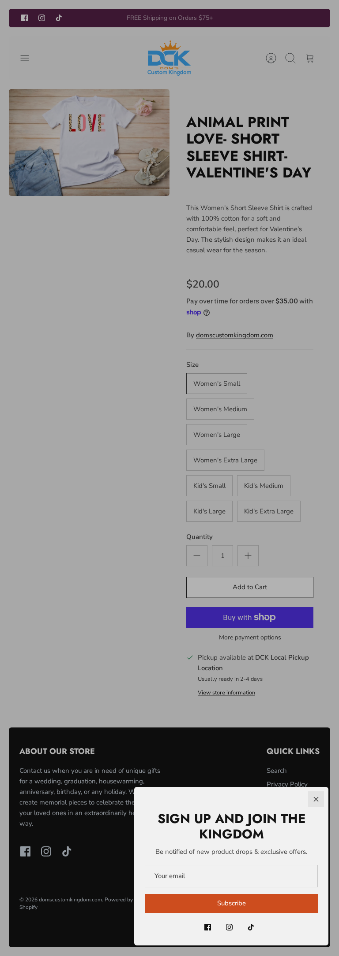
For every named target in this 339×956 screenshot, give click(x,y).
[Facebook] (207, 927)
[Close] (316, 799)
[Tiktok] (251, 927)
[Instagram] (229, 927)
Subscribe (231, 903)
